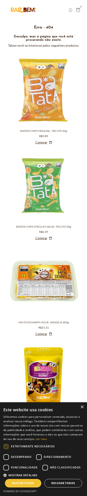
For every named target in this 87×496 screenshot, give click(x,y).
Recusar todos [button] (63, 483)
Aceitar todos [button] (23, 483)
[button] (43, 475)
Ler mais (41, 439)
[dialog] (43, 449)
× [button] (82, 407)
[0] (77, 10)
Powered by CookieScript (20, 491)
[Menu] (71, 10)
